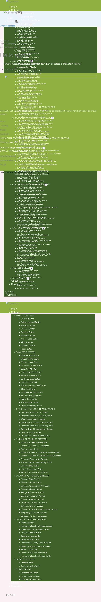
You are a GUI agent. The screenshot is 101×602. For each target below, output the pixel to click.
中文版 (3, 164)
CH (13, 595)
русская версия (8, 160)
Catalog (4, 126)
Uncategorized (7, 44)
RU (7, 595)
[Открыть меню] (19, 12)
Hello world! (15, 55)
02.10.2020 (4, 40)
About (3, 130)
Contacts (4, 134)
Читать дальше (9, 69)
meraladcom (8, 47)
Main (2, 121)
